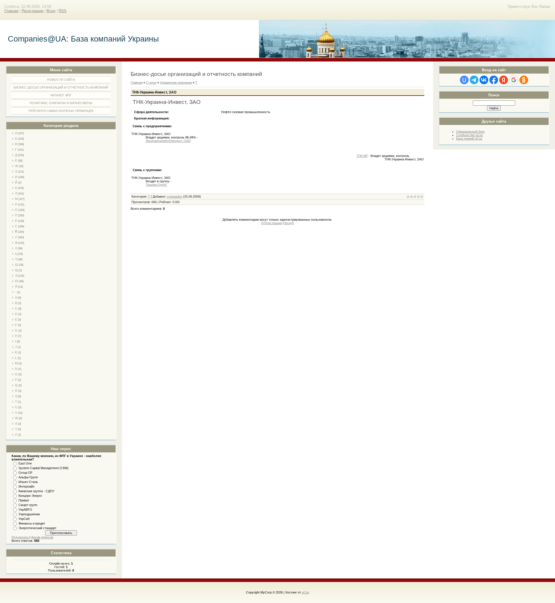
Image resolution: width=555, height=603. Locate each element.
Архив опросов (42, 537)
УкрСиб (23, 518)
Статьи (151, 82)
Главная (11, 11)
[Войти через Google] (513, 80)
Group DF (25, 472)
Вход (51, 11)
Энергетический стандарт (37, 528)
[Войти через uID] (464, 80)
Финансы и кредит (31, 523)
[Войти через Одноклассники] (523, 80)
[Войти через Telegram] (474, 80)
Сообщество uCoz (469, 135)
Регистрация (32, 11)
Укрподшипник (29, 514)
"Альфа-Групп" (156, 184)
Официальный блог (470, 131)
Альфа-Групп (28, 477)
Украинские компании (176, 82)
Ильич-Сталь (28, 482)
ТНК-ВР (362, 156)
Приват (23, 500)
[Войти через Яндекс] (503, 80)
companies (174, 196)
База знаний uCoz (469, 138)
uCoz (305, 592)
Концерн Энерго (30, 495)
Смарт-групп (27, 505)
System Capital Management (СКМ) (43, 468)
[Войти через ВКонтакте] (484, 80)
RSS (62, 11)
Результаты (20, 537)
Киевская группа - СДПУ (36, 491)
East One (25, 463)
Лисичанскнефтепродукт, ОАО (168, 141)
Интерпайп (26, 486)
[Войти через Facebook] (493, 80)
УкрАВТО (25, 509)
